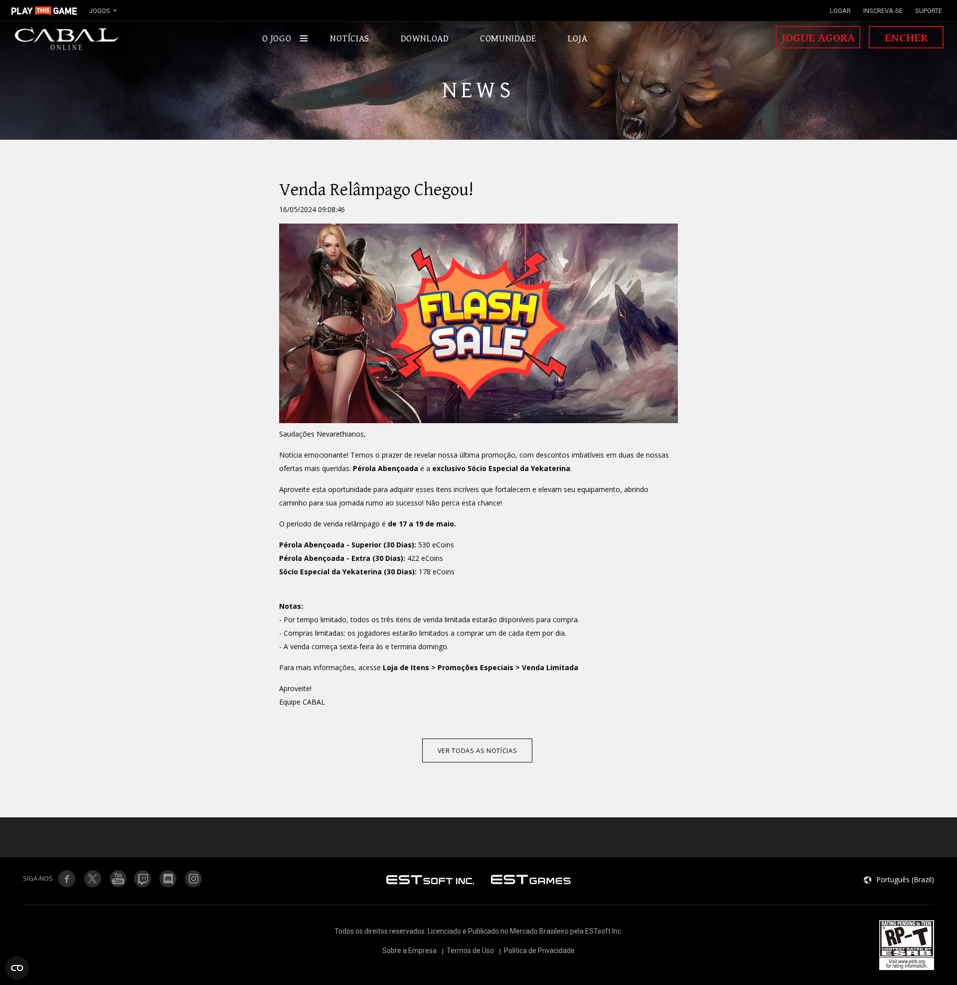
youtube (118, 879)
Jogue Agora (818, 38)
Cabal (67, 38)
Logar (840, 10)
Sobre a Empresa (409, 951)
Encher (906, 38)
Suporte (928, 10)
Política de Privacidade (539, 951)
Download (425, 38)
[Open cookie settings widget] (17, 968)
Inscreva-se (883, 10)
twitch (92, 879)
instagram (194, 879)
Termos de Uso (470, 951)
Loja (577, 38)
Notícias (349, 38)
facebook (67, 879)
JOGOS (99, 10)
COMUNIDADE (508, 38)
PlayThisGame (44, 10)
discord (168, 879)
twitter (143, 879)
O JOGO (276, 38)
